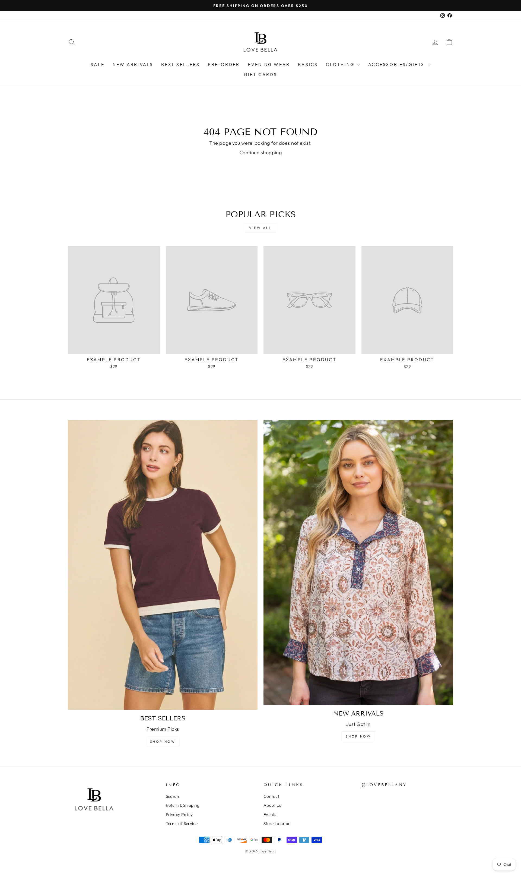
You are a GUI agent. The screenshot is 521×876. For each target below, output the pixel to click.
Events (269, 814)
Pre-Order (224, 64)
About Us (272, 805)
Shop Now (163, 741)
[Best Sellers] (163, 565)
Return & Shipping (183, 805)
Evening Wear (269, 64)
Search (172, 796)
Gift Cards (260, 74)
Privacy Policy (179, 814)
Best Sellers (180, 64)
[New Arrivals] (358, 562)
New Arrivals (133, 64)
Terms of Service (182, 823)
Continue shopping (260, 152)
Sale (97, 64)
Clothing (341, 64)
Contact (271, 796)
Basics (308, 64)
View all (260, 228)
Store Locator (276, 823)
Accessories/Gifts (397, 64)
